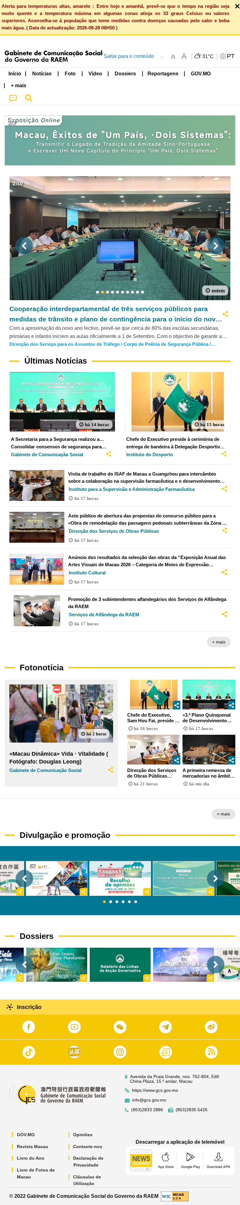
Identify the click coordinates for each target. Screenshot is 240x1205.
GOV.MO (26, 1134)
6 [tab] (135, 902)
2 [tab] (111, 902)
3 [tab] (117, 902)
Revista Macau (32, 1146)
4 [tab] (123, 902)
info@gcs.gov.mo (149, 1100)
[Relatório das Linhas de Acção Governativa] (120, 964)
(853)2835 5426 (192, 1109)
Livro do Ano (30, 1158)
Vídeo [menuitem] (95, 73)
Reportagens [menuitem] (163, 73)
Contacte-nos (87, 1146)
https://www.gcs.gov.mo (155, 1090)
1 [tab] (104, 902)
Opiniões (82, 1134)
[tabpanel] (120, 878)
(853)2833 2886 (147, 1109)
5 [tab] (129, 902)
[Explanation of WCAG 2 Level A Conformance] (174, 1195)
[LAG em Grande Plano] (183, 964)
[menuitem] (42, 73)
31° (208, 56)
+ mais (218, 641)
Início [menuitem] (14, 73)
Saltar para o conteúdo (129, 56)
